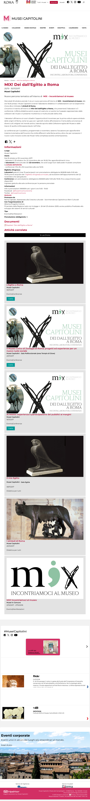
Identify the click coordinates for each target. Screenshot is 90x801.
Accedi (62, 2)
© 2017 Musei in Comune (60, 794)
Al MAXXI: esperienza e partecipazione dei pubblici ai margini (39, 414)
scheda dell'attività (14, 165)
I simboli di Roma (16, 541)
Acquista (54, 2)
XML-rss (84, 796)
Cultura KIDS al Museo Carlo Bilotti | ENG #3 (48, 713)
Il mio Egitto (13, 478)
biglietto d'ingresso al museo (37, 175)
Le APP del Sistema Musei (33, 651)
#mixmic (8, 195)
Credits (61, 796)
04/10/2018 (59, 683)
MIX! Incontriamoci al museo (22, 600)
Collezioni (16, 28)
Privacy (73, 794)
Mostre (43, 28)
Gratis (10, 299)
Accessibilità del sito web (73, 796)
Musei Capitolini (27, 19)
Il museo (5, 28)
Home (6, 80)
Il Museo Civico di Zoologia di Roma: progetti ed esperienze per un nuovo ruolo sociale (42, 349)
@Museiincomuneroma (22, 191)
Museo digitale (30, 28)
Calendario (73, 28)
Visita (84, 28)
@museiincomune (18, 193)
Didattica (61, 28)
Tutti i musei (41, 2)
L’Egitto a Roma (15, 285)
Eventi (51, 28)
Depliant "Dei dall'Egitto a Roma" (19, 225)
